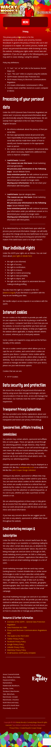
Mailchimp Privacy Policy (16, 650)
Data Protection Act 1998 (17, 627)
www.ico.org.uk (9, 293)
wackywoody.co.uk (26, 467)
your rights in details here (22, 256)
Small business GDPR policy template (21, 653)
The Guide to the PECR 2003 (18, 636)
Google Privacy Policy (15, 644)
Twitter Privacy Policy (15, 639)
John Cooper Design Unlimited (23, 470)
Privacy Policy (14, 728)
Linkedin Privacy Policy (15, 647)
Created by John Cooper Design (31, 728)
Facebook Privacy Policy (16, 641)
